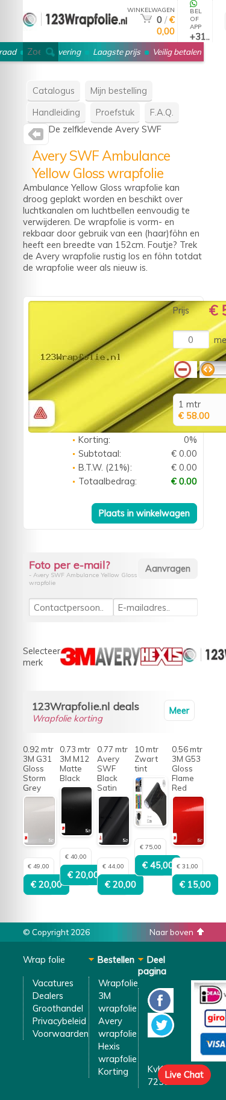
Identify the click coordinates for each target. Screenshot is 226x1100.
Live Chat (184, 1074)
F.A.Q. (162, 112)
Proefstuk (115, 112)
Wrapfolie (118, 983)
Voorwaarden (61, 1033)
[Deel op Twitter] (161, 1034)
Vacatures (53, 983)
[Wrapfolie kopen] (75, 37)
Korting (113, 1071)
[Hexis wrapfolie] (161, 662)
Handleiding (56, 112)
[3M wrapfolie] (77, 662)
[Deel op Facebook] (161, 1009)
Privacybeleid (59, 1021)
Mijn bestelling (118, 90)
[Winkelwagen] (146, 19)
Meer (179, 710)
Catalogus (54, 90)
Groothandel (58, 1008)
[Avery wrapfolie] (35, 137)
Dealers (48, 995)
